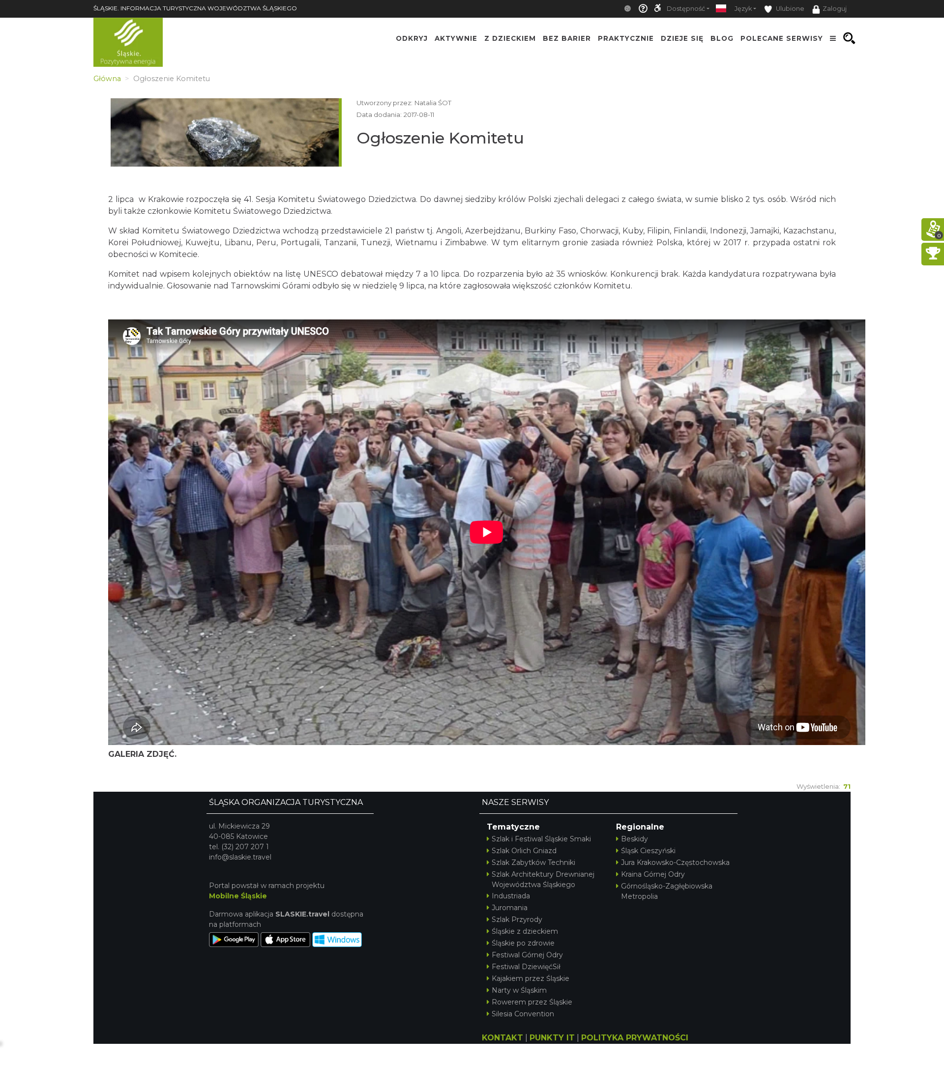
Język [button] (743, 8)
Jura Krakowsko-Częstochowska (675, 862)
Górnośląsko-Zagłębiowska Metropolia (666, 891)
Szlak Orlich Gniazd (524, 850)
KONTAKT (502, 1037)
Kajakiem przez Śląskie (530, 978)
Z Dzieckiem (510, 38)
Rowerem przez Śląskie (532, 1002)
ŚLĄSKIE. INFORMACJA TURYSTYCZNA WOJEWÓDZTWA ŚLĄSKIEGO (195, 8)
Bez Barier (567, 38)
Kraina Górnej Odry (653, 874)
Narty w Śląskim (519, 990)
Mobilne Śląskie (238, 895)
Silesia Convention (523, 1013)
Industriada (511, 895)
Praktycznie (626, 38)
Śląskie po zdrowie (523, 943)
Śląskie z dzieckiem (525, 931)
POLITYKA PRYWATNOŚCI (634, 1037)
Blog (722, 38)
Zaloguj (835, 8)
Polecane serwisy (781, 38)
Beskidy (634, 838)
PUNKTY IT (552, 1037)
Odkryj (412, 38)
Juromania (510, 907)
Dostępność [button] (686, 8)
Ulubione (789, 8)
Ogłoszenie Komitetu (440, 137)
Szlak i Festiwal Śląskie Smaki (541, 838)
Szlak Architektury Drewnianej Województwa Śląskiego (543, 879)
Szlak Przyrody (517, 919)
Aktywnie (456, 38)
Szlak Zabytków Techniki (533, 862)
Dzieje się (682, 38)
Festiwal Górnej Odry (527, 954)
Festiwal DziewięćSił (526, 966)
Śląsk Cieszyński (648, 850)
